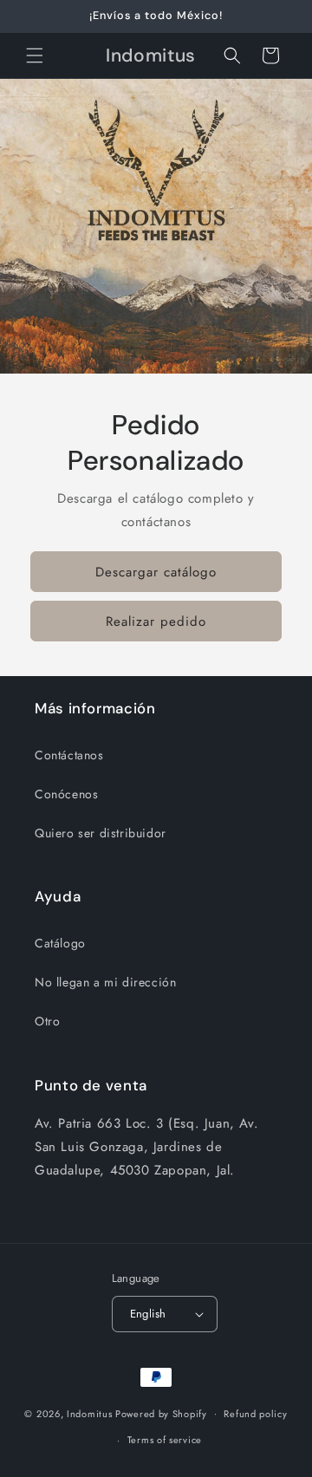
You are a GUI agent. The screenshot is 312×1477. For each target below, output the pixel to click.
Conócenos (66, 794)
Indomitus (89, 1413)
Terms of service (164, 1440)
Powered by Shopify (161, 1413)
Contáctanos (69, 755)
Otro (47, 1021)
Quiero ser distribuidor (100, 833)
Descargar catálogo (156, 572)
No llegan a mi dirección (105, 982)
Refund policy (255, 1414)
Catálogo (60, 943)
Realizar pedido (156, 621)
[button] (35, 55)
